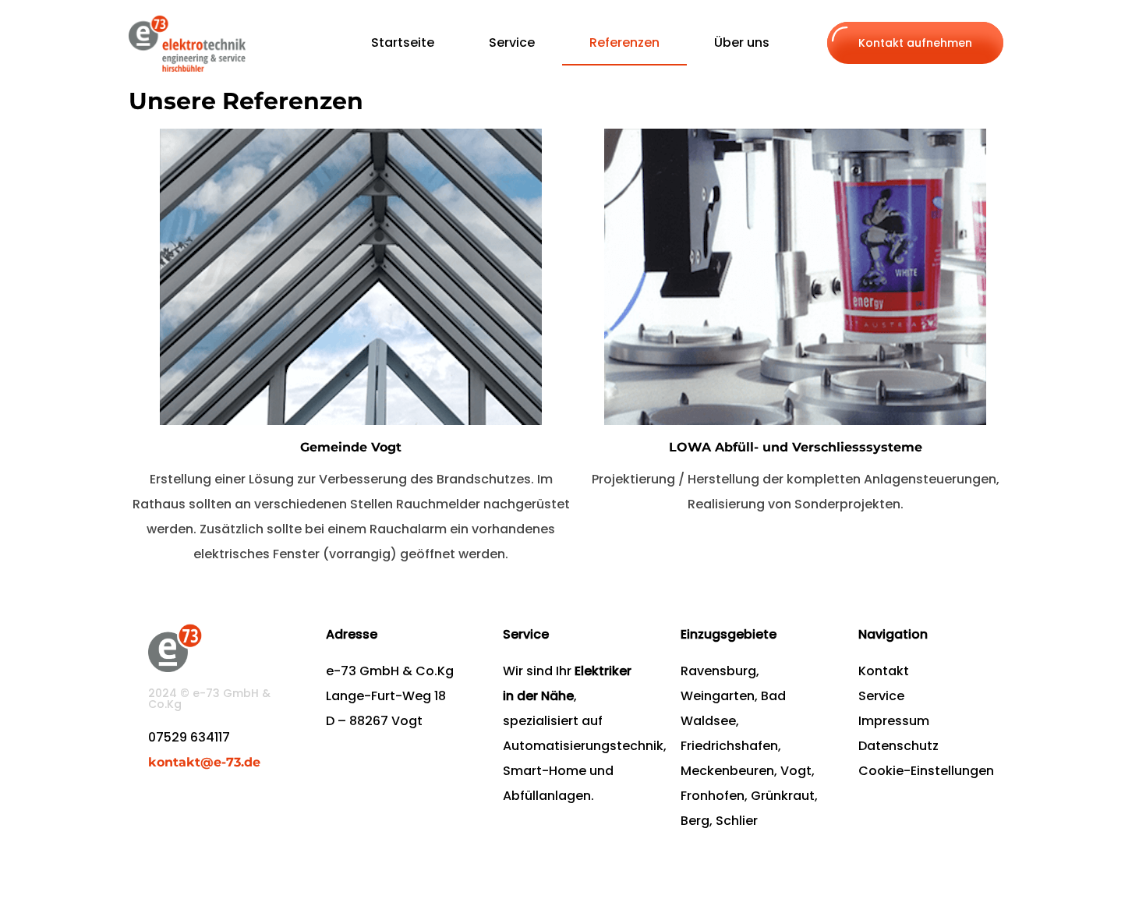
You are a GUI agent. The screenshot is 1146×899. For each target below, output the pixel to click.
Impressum (893, 721)
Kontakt (883, 671)
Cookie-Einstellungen (926, 771)
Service (512, 42)
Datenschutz (898, 746)
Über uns (741, 42)
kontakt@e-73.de (204, 762)
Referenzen (624, 42)
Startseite (402, 42)
